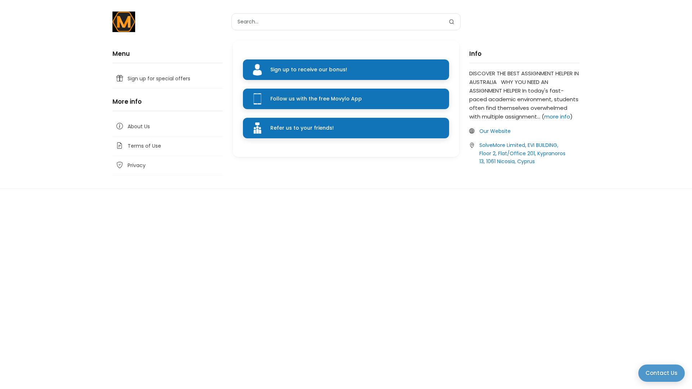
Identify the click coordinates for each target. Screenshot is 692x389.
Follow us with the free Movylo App (316, 98)
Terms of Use (144, 145)
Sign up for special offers (159, 78)
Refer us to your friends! (302, 127)
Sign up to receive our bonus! (308, 69)
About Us (139, 126)
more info (557, 116)
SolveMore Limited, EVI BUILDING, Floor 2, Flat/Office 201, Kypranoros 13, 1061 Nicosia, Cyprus (522, 153)
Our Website (495, 131)
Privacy (137, 165)
